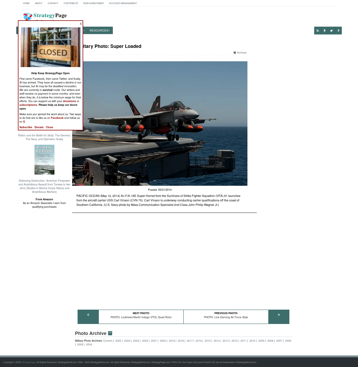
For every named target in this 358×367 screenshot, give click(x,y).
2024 (127, 340)
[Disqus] (183, 259)
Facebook (57, 118)
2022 (145, 340)
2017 (190, 340)
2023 (136, 340)
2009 (261, 340)
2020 (163, 340)
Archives (241, 52)
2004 (89, 344)
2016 (199, 340)
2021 (154, 340)
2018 (181, 340)
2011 (243, 340)
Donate (39, 127)
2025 (118, 340)
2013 (226, 340)
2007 (279, 340)
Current (108, 340)
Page (50, 17)
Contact (53, 3)
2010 (252, 340)
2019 (172, 340)
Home (26, 3)
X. (24, 121)
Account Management (123, 3)
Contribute (71, 3)
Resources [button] (99, 30)
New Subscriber (93, 3)
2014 (217, 340)
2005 (80, 344)
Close (49, 127)
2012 (235, 340)
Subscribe (25, 127)
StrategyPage (28, 362)
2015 (208, 340)
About (39, 3)
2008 (270, 340)
